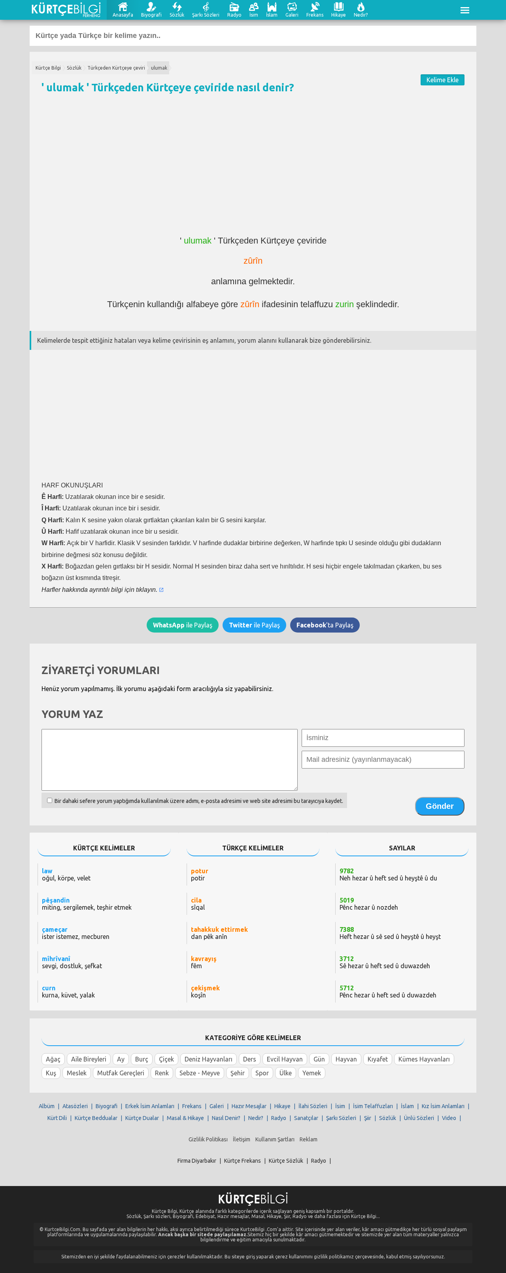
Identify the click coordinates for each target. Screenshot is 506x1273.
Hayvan (346, 1059)
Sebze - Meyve (199, 1073)
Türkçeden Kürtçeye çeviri (116, 67)
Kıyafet (378, 1059)
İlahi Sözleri (312, 1106)
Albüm (47, 1106)
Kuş (51, 1073)
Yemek (311, 1073)
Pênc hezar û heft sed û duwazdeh (388, 991)
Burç (141, 1059)
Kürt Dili (57, 1118)
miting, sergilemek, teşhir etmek (87, 904)
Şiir (367, 1118)
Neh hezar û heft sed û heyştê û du (388, 874)
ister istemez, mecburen (76, 933)
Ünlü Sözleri (419, 1118)
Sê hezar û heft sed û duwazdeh (385, 962)
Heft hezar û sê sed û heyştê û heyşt (390, 933)
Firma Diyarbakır (196, 1161)
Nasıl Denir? (226, 1118)
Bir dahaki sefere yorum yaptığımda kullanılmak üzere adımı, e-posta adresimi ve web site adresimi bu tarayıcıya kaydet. (199, 801)
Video (449, 1118)
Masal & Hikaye (185, 1118)
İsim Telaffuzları (373, 1106)
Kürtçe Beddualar (96, 1118)
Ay (121, 1059)
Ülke (285, 1073)
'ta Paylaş (324, 625)
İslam (272, 14)
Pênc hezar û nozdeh (369, 904)
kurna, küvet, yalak (68, 991)
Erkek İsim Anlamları (149, 1106)
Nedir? (361, 14)
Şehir (237, 1073)
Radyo (234, 14)
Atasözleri (75, 1106)
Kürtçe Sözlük (286, 1161)
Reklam (308, 1139)
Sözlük (177, 14)
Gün (319, 1059)
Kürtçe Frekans (242, 1161)
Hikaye (338, 14)
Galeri (291, 14)
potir (199, 874)
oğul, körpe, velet (66, 874)
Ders (249, 1059)
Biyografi (151, 14)
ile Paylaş (182, 625)
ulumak (159, 67)
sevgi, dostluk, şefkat (72, 962)
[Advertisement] (253, 168)
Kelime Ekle (443, 79)
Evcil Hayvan (285, 1059)
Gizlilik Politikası (208, 1139)
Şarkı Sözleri (205, 14)
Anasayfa (123, 14)
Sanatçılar (306, 1118)
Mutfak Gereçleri (120, 1073)
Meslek (77, 1073)
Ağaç (53, 1059)
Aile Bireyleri (88, 1059)
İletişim (241, 1139)
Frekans (314, 14)
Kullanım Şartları (275, 1139)
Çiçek (166, 1059)
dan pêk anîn (219, 933)
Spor (262, 1073)
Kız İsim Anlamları (443, 1106)
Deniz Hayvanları (208, 1059)
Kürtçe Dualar (142, 1118)
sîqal (198, 904)
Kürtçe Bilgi (48, 67)
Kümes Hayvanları (424, 1059)
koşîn (205, 991)
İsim (253, 14)
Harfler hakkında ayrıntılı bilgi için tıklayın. (99, 589)
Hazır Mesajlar (249, 1106)
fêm (204, 962)
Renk (162, 1073)
